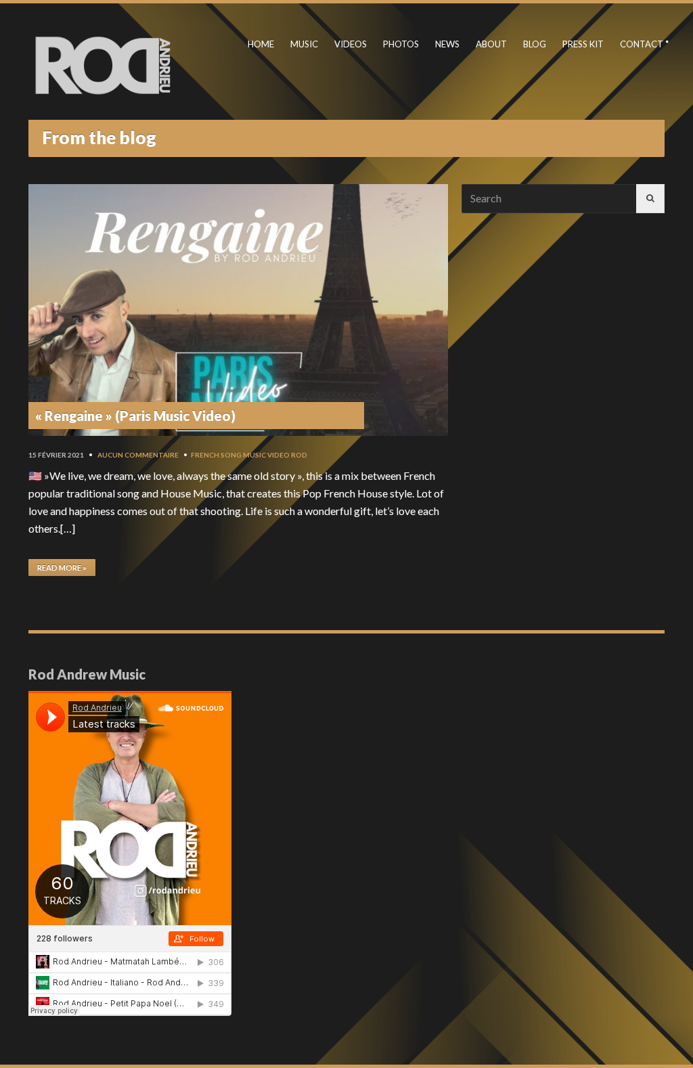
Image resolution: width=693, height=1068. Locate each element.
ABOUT (491, 44)
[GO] (650, 198)
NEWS (447, 44)
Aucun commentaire (138, 455)
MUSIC (304, 44)
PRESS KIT (583, 44)
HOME (261, 44)
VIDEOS (350, 44)
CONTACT (641, 44)
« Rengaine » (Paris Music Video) (135, 415)
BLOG (534, 44)
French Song (216, 455)
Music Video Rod (275, 455)
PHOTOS (401, 44)
